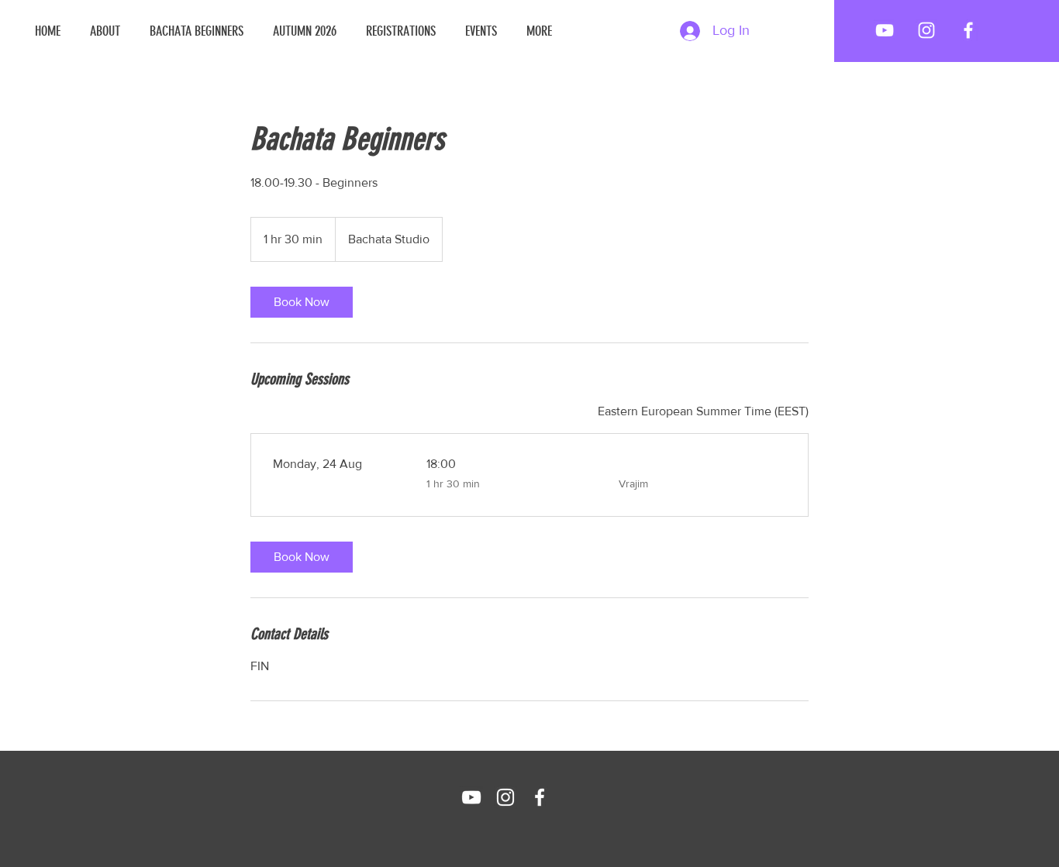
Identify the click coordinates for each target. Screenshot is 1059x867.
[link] (301, 302)
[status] (703, 411)
